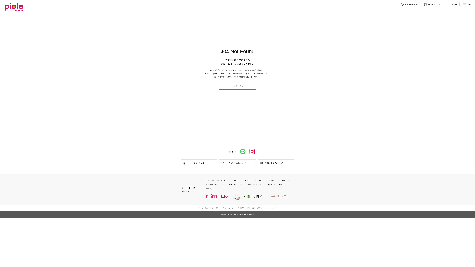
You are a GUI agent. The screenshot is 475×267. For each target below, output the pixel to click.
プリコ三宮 (258, 180)
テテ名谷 (209, 189)
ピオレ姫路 (210, 180)
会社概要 (241, 208)
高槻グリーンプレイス (255, 185)
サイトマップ (272, 208)
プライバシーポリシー (255, 208)
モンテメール (222, 180)
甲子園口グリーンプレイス (216, 185)
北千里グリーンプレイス (275, 185)
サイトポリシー (229, 208)
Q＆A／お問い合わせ (237, 163)
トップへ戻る (237, 86)
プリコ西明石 (269, 180)
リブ (289, 180)
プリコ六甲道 (246, 180)
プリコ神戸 (234, 180)
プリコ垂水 (281, 180)
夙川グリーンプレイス (236, 185)
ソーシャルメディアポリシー (209, 208)
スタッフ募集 (198, 163)
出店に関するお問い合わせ (276, 163)
